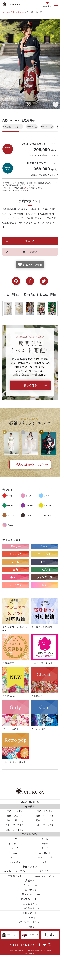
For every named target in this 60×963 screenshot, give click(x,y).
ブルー (46, 495)
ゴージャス (44, 554)
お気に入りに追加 (32, 264)
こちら (25, 187)
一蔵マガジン (30, 889)
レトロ (15, 562)
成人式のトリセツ (30, 898)
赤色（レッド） (15, 811)
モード (44, 562)
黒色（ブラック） (45, 824)
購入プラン (45, 871)
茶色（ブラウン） (15, 824)
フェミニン (15, 585)
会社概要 (30, 926)
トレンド (44, 585)
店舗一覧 (30, 880)
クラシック (15, 554)
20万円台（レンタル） (13, 126)
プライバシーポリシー (30, 922)
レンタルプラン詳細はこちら (42, 155)
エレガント (44, 569)
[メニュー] (56, 4)
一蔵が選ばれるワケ (29, 894)
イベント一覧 (30, 885)
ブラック (29, 515)
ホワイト (47, 515)
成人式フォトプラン (45, 875)
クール (44, 546)
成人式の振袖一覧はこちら (30, 464)
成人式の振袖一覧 (30, 801)
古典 (15, 569)
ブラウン (10, 515)
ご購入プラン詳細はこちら (43, 174)
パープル (29, 505)
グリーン (10, 505)
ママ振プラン (15, 875)
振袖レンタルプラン (14, 871)
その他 (10, 525)
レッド (10, 495)
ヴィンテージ (47, 126)
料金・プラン (30, 866)
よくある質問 (30, 903)
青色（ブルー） (15, 815)
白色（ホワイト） (15, 829)
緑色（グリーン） (15, 820)
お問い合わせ (30, 912)
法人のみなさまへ (30, 908)
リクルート (30, 917)
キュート (15, 577)
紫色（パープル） (45, 815)
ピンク (28, 495)
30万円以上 (32, 126)
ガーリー (15, 546)
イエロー (47, 505)
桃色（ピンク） (45, 811)
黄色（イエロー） (45, 820)
